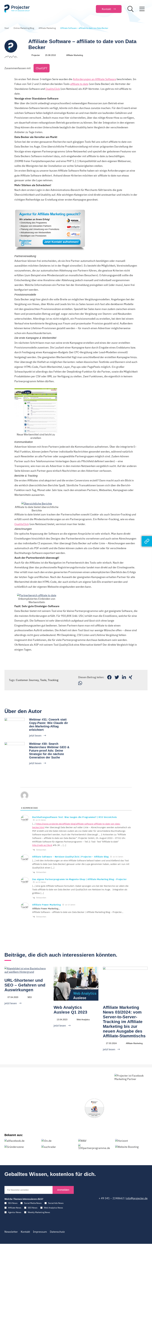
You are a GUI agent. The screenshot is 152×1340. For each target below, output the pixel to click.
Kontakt (25, 1231)
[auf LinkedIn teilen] (124, 677)
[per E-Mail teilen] (137, 677)
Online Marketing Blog (24, 28)
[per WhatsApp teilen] (80, 683)
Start (6, 28)
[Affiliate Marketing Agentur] (50, 209)
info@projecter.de (137, 1198)
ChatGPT (41, 68)
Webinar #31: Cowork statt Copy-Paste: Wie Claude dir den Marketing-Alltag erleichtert (48, 724)
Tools (43, 680)
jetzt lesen (35, 735)
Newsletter (11, 1231)
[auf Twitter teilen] (117, 677)
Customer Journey (27, 680)
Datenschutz (57, 1231)
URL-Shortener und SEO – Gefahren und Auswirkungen (24, 985)
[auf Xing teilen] (130, 677)
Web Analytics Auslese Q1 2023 (70, 1009)
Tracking (53, 680)
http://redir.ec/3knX (42, 845)
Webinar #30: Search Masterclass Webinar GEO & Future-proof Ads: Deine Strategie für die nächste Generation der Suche (49, 750)
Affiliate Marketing (47, 28)
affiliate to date (79, 84)
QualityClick (52, 89)
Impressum (40, 1231)
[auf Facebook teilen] (109, 677)
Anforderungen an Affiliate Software (94, 79)
